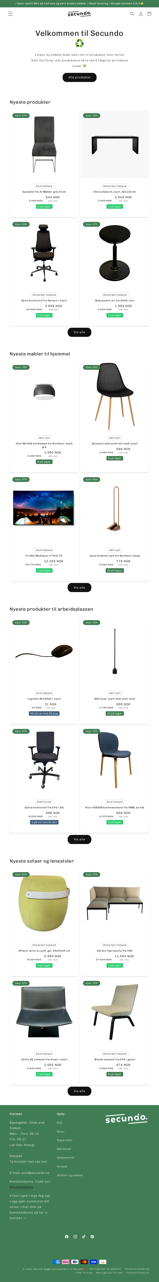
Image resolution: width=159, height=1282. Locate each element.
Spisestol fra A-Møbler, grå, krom (44, 191)
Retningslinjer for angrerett (105, 1269)
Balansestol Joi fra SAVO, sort (115, 300)
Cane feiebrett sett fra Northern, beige (115, 555)
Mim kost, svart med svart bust (114, 698)
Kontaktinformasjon (137, 1273)
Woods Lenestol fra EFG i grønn (114, 1059)
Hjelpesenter (66, 1157)
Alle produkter (79, 77)
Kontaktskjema (22, 1187)
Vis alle (79, 332)
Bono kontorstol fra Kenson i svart (44, 300)
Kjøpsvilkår (65, 1140)
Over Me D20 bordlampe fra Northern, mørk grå (44, 445)
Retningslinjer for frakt (109, 1273)
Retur (61, 1131)
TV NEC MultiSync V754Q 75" (44, 555)
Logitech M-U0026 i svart (44, 698)
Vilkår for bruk (84, 1273)
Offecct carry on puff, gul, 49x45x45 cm (44, 950)
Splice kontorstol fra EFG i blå (44, 807)
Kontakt (62, 1166)
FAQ (59, 1122)
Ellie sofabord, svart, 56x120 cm (115, 191)
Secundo (38, 1269)
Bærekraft (64, 1149)
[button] (132, 13)
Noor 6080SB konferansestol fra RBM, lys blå (114, 807)
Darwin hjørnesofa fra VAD (115, 950)
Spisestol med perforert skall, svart (115, 443)
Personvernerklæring (137, 1269)
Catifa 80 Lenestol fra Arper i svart (44, 1059)
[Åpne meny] (10, 13)
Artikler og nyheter (70, 1175)
